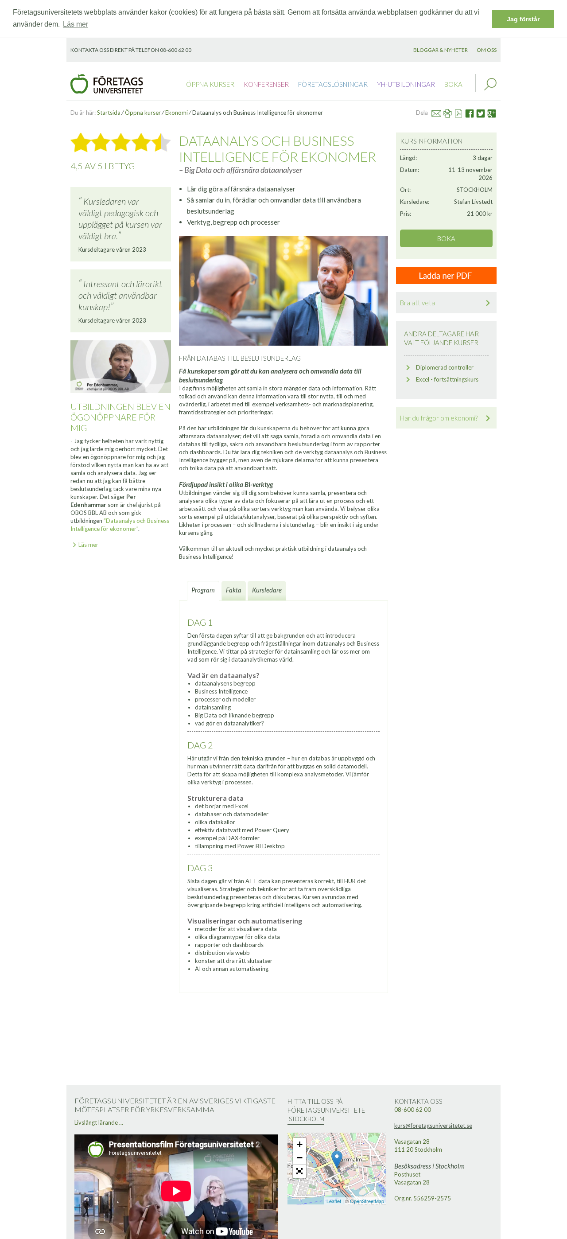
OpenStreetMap (367, 1200)
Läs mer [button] (75, 24)
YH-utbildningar (406, 84)
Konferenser (266, 84)
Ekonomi (176, 112)
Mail (440, 112)
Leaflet (333, 1200)
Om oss (487, 50)
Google (495, 112)
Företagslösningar (333, 84)
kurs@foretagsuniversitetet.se (433, 1125)
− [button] (300, 1157)
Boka (453, 84)
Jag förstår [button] (523, 19)
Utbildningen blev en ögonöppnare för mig (120, 417)
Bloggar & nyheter (440, 50)
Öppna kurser (210, 84)
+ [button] (300, 1144)
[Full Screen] (299, 1171)
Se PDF (462, 112)
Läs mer (88, 544)
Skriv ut (451, 112)
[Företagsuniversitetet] (106, 82)
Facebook (472, 112)
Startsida (108, 112)
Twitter (484, 112)
